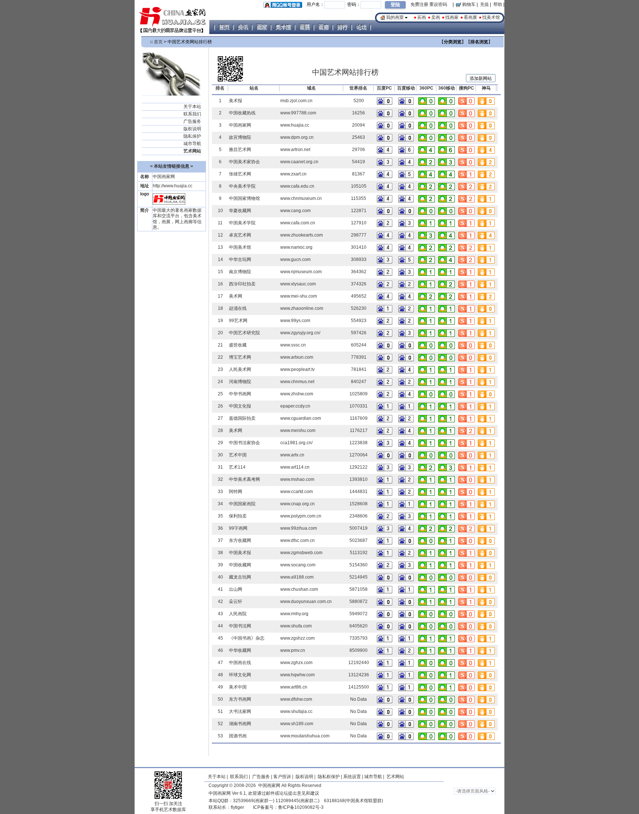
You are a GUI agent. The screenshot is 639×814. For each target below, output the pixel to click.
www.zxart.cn (293, 174)
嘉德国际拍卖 (242, 418)
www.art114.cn (295, 467)
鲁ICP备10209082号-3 (301, 807)
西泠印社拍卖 (242, 284)
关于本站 (192, 106)
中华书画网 (240, 393)
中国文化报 (240, 406)
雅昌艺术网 (240, 149)
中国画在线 (240, 662)
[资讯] (242, 27)
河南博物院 (240, 381)
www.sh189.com (296, 723)
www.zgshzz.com (297, 638)
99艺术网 (238, 320)
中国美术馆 (240, 247)
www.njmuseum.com (301, 271)
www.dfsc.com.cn (297, 540)
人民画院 (238, 613)
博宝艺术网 (240, 357)
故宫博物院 (240, 137)
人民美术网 (240, 369)
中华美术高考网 (244, 479)
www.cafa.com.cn (297, 222)
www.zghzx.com (296, 662)
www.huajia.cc (294, 125)
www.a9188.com (297, 577)
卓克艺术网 (240, 235)
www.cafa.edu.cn (297, 186)
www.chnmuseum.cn (301, 198)
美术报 (235, 100)
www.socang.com (297, 564)
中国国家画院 (242, 503)
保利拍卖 (238, 516)
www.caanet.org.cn (299, 161)
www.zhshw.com (296, 393)
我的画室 (395, 17)
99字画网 (238, 528)
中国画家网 (240, 125)
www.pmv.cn (292, 650)
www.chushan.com (299, 589)
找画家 (452, 17)
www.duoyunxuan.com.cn (306, 601)
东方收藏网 (240, 540)
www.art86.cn (293, 687)
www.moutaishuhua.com (304, 735)
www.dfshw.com (296, 699)
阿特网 (235, 491)
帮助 (497, 4)
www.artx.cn (292, 455)
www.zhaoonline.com (301, 308)
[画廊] (323, 27)
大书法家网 (240, 711)
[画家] (261, 27)
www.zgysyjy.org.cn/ (300, 332)
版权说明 (192, 128)
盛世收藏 (238, 345)
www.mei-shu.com (298, 296)
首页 (158, 41)
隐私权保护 (329, 776)
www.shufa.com (296, 626)
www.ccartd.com (296, 491)
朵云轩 (235, 601)
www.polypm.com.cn (300, 516)
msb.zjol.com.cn (296, 100)
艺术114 (237, 467)
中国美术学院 (242, 222)
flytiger (237, 807)
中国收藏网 (240, 564)
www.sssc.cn (293, 345)
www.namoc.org (296, 247)
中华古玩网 (240, 259)
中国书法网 (240, 626)
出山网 (235, 589)
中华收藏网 (240, 650)
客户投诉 (282, 776)
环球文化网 (240, 674)
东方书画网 (240, 699)
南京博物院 (240, 271)
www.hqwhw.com (297, 674)
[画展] (304, 27)
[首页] (224, 27)
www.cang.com (295, 210)
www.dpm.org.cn (297, 137)
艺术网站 (394, 776)
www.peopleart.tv (297, 369)
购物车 (468, 4)
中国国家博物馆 (244, 198)
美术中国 (238, 687)
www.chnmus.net (297, 381)
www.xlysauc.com (298, 284)
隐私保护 (192, 136)
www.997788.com (298, 112)
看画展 (470, 17)
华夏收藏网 (240, 210)
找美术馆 (491, 17)
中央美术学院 (242, 186)
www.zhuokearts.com (301, 235)
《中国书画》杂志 (246, 638)
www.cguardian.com (300, 418)
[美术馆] (283, 27)
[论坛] (361, 27)
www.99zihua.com (298, 528)
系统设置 (352, 776)
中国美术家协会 (244, 161)
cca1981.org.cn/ (296, 442)
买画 (421, 17)
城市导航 (192, 143)
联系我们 (192, 114)
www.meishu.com (297, 430)
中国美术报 (240, 552)
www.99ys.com (295, 320)
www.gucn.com (295, 259)
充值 (484, 4)
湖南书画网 (240, 723)
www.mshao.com (297, 479)
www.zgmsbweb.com (301, 552)
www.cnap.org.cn (297, 503)
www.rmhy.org (294, 613)
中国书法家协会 (244, 442)
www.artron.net (295, 149)
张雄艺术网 (240, 174)
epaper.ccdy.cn (295, 406)
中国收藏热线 (242, 112)
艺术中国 (238, 455)
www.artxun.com (296, 357)
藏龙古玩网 (240, 577)
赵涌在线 (238, 308)
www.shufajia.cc (296, 711)
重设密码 (438, 4)
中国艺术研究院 (244, 332)
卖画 (435, 17)
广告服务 (192, 121)
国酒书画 (238, 735)
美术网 (235, 296)
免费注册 (419, 4)
